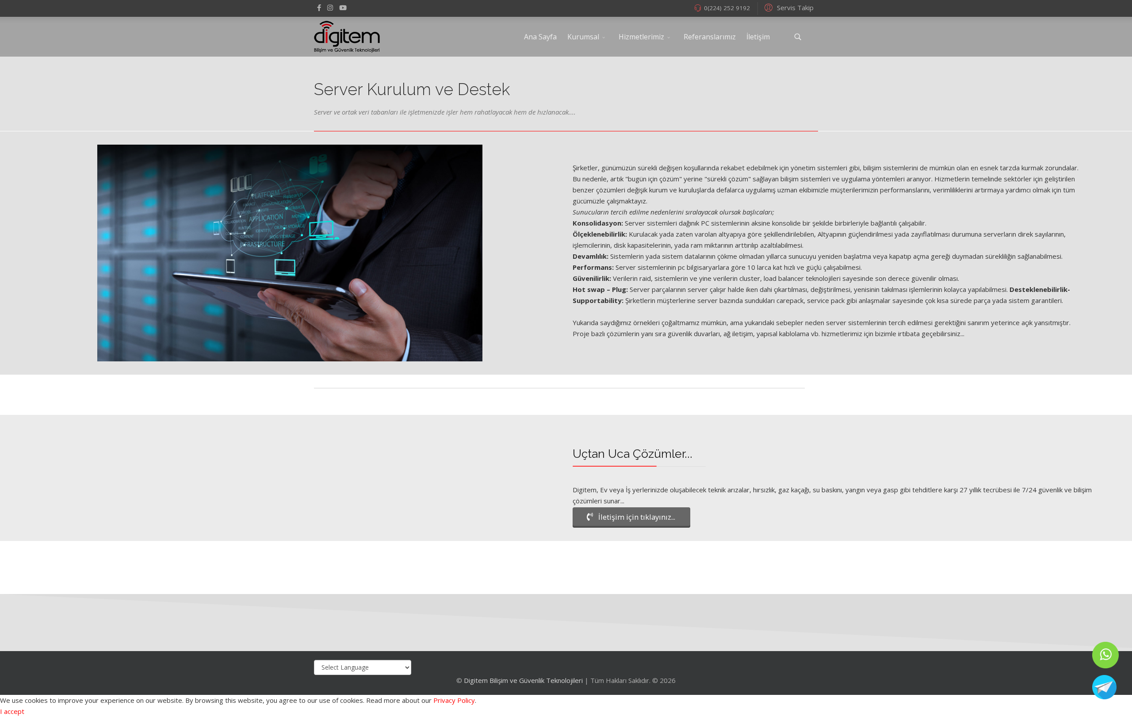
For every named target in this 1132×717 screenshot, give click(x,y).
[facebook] (319, 7)
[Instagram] (330, 7)
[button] (787, 7)
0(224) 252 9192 (727, 8)
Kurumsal (583, 37)
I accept (12, 711)
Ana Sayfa (540, 37)
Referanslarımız (710, 37)
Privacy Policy (454, 700)
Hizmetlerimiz (641, 37)
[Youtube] (343, 7)
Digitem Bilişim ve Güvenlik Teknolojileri (523, 680)
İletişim (758, 37)
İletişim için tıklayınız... (636, 517)
